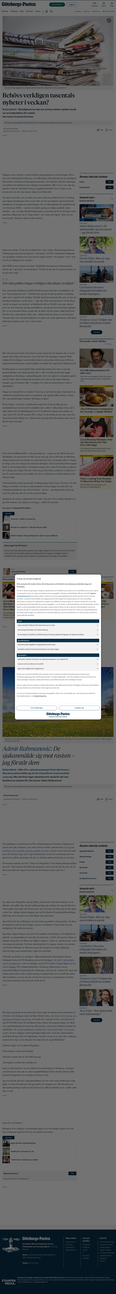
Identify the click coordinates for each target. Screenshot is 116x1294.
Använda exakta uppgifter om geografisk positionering (36, 644)
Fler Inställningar (37, 708)
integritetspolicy (40, 696)
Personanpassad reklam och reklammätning (33, 630)
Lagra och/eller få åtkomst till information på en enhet (36, 625)
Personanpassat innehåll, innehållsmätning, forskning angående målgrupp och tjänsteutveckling (51, 634)
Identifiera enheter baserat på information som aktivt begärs (38, 649)
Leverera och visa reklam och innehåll (30, 664)
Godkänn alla (79, 708)
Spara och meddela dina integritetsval (31, 668)
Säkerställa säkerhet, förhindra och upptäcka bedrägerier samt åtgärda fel (43, 659)
